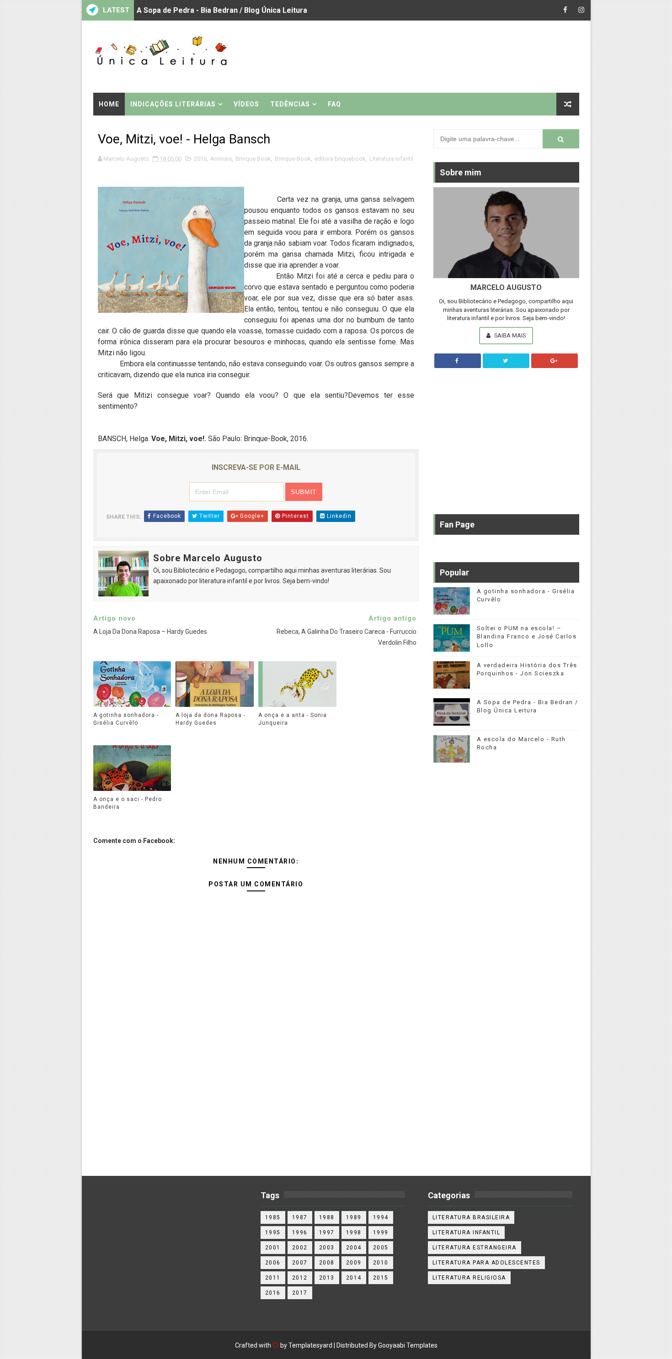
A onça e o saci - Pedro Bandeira (127, 803)
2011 (273, 1278)
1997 (327, 1232)
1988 (327, 1217)
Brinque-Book (293, 158)
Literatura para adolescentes (486, 1262)
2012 (300, 1278)
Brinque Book (253, 158)
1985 (273, 1217)
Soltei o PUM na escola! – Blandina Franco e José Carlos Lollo (527, 636)
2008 (327, 1262)
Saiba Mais (509, 335)
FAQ (334, 104)
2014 (354, 1278)
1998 (354, 1232)
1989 (354, 1217)
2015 (381, 1278)
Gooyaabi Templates (407, 1345)
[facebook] (565, 10)
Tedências (290, 104)
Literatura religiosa (469, 1278)
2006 (273, 1262)
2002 (300, 1247)
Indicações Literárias (173, 104)
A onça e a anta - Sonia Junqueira (194, 19)
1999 (381, 1232)
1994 (381, 1217)
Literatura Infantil (391, 158)
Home (109, 104)
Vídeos (246, 104)
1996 (300, 1232)
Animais (221, 158)
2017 (300, 1293)
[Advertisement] (411, 55)
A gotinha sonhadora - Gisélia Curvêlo (126, 719)
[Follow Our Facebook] (457, 360)
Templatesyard (310, 1345)
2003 (327, 1247)
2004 (354, 1247)
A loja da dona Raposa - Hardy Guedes (210, 719)
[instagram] (581, 10)
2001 (273, 1247)
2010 (381, 1262)
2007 (300, 1262)
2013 (327, 1278)
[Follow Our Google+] (554, 360)
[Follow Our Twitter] (506, 360)
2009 (354, 1262)
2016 (200, 158)
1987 (300, 1217)
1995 (273, 1232)
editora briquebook (340, 158)
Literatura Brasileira (471, 1217)
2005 (381, 1247)
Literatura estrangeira (474, 1247)
